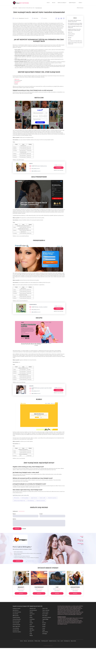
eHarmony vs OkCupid (46, 617)
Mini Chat (44, 622)
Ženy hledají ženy (31, 500)
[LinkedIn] (59, 18)
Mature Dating (45, 631)
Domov (48, 2)
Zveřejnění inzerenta (52, 640)
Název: (14, 513)
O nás (58, 640)
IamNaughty (44, 633)
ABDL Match (32, 630)
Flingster (31, 612)
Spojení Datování (34, 497)
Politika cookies (37, 640)
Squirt (31, 631)
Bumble (69, 39)
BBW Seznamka (15, 615)
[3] (21, 511)
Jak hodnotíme (30, 640)
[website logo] (21, 167)
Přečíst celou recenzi (58, 170)
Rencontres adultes (16, 621)
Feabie (31, 615)
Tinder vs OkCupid (45, 610)
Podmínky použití (44, 640)
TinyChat (31, 622)
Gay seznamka (15, 613)
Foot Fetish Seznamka (17, 612)
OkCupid (69, 37)
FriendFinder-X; (17, 81)
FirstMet (43, 624)
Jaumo (31, 624)
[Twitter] (61, 18)
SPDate (31, 617)
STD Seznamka (16, 497)
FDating (43, 626)
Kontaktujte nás (67, 640)
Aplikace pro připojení (62, 2)
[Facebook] (56, 18)
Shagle (43, 630)
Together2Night (45, 619)
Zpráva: (14, 519)
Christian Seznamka (16, 624)
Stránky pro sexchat (16, 608)
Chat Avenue (32, 613)
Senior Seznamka (16, 622)
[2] (20, 511)
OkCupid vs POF (33, 608)
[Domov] (21, 2)
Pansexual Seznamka (17, 619)
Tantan (43, 628)
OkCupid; (16, 82)
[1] (19, 511)
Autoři (62, 640)
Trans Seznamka (16, 628)
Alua (43, 621)
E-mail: (41, 513)
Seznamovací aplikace (17, 631)
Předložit (17, 528)
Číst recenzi (21, 590)
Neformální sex (15, 610)
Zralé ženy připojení (25, 497)
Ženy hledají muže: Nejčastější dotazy (75, 40)
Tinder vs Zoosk (45, 612)
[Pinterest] (64, 18)
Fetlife (31, 621)
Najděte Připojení (72, 2)
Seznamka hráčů (16, 630)
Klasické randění (43, 497)
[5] (23, 511)
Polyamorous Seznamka (40, 500)
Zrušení (24, 528)
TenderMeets (32, 619)
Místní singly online (16, 626)
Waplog (31, 635)
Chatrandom (32, 626)
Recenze (53, 2)
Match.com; (17, 79)
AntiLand (31, 628)
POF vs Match (44, 615)
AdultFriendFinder (71, 33)
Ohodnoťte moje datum (52, 497)
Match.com (70, 32)
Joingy (31, 633)
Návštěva (58, 167)
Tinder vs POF (45, 608)
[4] (22, 511)
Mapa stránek (73, 640)
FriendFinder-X (71, 35)
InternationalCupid (33, 610)
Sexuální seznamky (16, 617)
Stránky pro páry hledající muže (19, 500)
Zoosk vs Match (45, 613)
